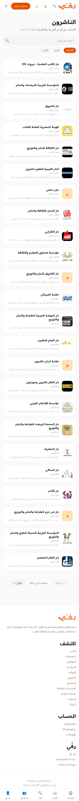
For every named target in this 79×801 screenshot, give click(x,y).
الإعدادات (71, 735)
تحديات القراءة (68, 694)
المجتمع (71, 683)
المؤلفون (71, 662)
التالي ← (17, 583)
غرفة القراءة (70, 724)
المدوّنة (72, 699)
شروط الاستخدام (67, 764)
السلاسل (71, 667)
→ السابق (60, 583)
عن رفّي (72, 754)
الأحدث (45, 50)
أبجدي (57, 50)
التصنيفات (70, 656)
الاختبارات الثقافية (66, 688)
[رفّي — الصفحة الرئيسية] (67, 6)
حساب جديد (20, 6)
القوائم (72, 672)
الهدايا (73, 704)
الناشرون (71, 678)
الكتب (72, 651)
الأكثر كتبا (70, 50)
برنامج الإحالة (69, 729)
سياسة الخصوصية (66, 759)
